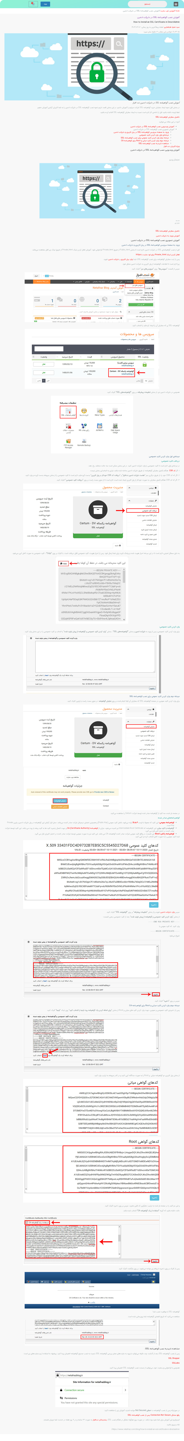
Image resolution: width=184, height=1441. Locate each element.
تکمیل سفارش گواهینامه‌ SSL (168, 117)
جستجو (147, 4)
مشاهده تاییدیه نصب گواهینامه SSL (154, 143)
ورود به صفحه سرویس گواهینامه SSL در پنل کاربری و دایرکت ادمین (141, 132)
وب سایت (164, 11)
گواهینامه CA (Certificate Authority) (82, 828)
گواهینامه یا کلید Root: (164, 834)
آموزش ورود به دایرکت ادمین (168, 236)
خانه (178, 11)
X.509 (135, 822)
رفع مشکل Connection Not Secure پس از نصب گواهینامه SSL (154, 1415)
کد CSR (172, 470)
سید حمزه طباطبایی (172, 27)
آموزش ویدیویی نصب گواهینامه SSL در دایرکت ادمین (152, 126)
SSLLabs (176, 1363)
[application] (92, 191)
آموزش (172, 11)
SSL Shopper (174, 1358)
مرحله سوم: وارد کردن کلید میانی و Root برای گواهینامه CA (145, 140)
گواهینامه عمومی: (166, 822)
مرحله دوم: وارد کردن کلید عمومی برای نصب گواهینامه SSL (145, 138)
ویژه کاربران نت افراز (172, 146)
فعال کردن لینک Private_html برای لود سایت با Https (158, 254)
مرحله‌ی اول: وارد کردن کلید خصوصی (154, 135)
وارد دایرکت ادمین (167, 912)
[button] (176, 4)
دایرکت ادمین (113, 259)
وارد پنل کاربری (127, 259)
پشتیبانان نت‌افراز (100, 1420)
